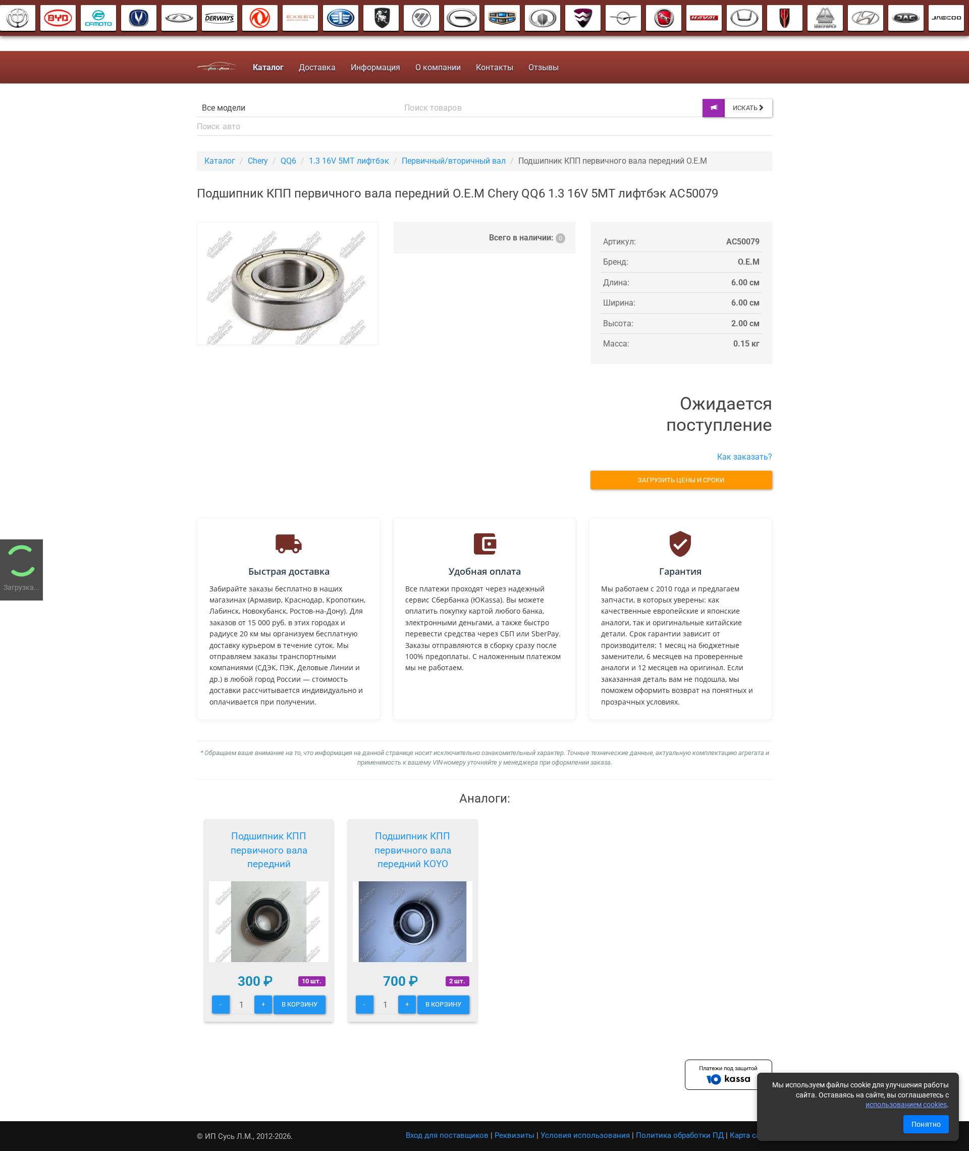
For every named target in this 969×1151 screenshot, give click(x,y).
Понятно (926, 1124)
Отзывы (543, 67)
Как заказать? (744, 457)
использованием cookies (906, 1104)
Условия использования (585, 1135)
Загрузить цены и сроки (681, 480)
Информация (375, 67)
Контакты (494, 67)
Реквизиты (514, 1135)
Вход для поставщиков (447, 1135)
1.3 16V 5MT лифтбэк (349, 161)
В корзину (299, 1004)
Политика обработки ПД (680, 1135)
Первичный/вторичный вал (454, 161)
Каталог (219, 161)
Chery (258, 161)
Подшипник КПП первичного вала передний (269, 850)
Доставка (317, 67)
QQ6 (288, 161)
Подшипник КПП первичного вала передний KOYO (412, 850)
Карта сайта (751, 1135)
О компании (438, 67)
